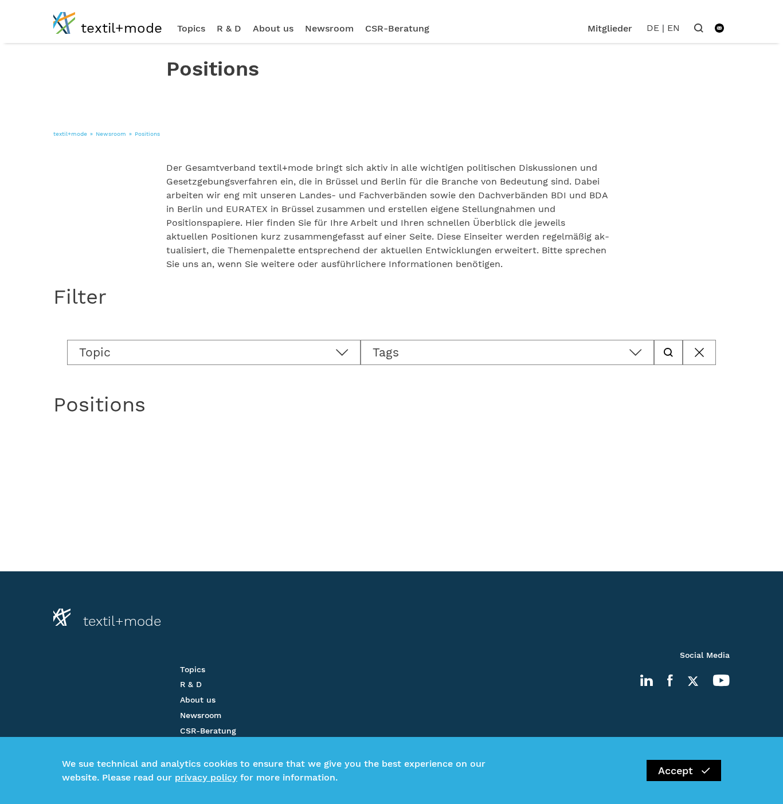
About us (273, 28)
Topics (191, 28)
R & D (229, 28)
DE (653, 27)
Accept (675, 770)
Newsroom (329, 28)
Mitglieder (610, 28)
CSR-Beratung (397, 28)
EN (673, 27)
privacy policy (206, 777)
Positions (147, 134)
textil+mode (70, 134)
